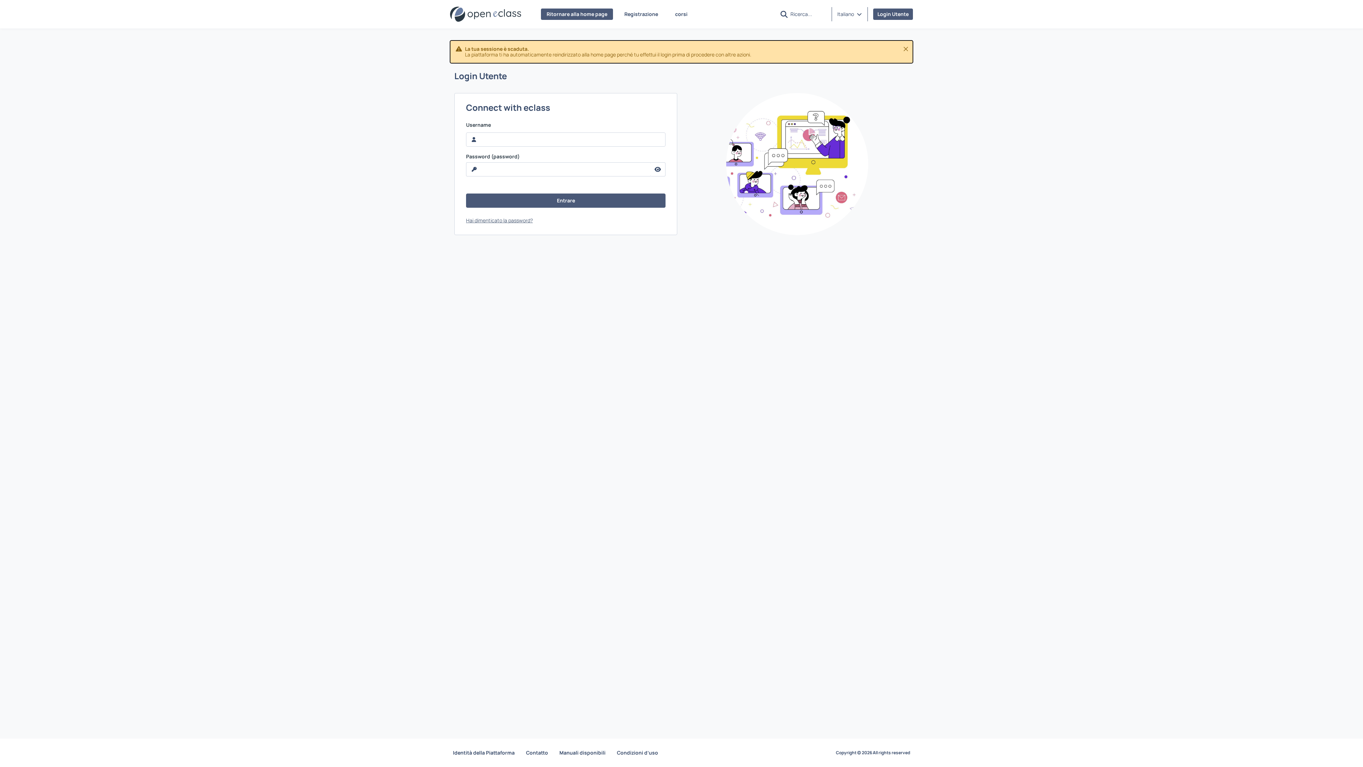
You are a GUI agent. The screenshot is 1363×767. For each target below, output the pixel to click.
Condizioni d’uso (637, 752)
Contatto (537, 752)
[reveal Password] (658, 169)
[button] (849, 14)
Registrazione (641, 14)
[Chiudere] (906, 49)
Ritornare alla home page (577, 14)
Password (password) (493, 156)
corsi (681, 14)
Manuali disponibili (582, 752)
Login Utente (893, 14)
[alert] (681, 51)
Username (478, 125)
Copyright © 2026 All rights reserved (873, 753)
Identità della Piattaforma (484, 752)
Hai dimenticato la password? (499, 220)
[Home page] (485, 14)
